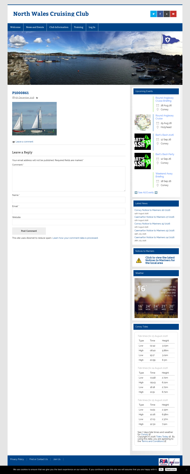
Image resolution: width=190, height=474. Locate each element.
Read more (171, 469)
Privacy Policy (17, 459)
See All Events (146, 192)
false (156, 315)
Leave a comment (24, 141)
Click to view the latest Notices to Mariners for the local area (160, 260)
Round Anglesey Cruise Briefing (165, 99)
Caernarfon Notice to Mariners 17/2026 (154, 217)
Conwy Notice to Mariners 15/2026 (152, 223)
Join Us (56, 459)
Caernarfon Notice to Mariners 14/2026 (154, 237)
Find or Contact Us (39, 459)
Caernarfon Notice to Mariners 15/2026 (154, 230)
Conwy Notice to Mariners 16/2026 (152, 210)
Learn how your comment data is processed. (75, 238)
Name (16, 195)
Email (15, 206)
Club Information (58, 27)
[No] (186, 469)
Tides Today (162, 436)
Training (78, 27)
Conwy (144, 434)
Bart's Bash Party (165, 154)
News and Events (35, 27)
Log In (92, 27)
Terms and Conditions (153, 441)
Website (16, 217)
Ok (161, 469)
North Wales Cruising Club (51, 13)
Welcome (15, 27)
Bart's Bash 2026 (165, 134)
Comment (18, 165)
